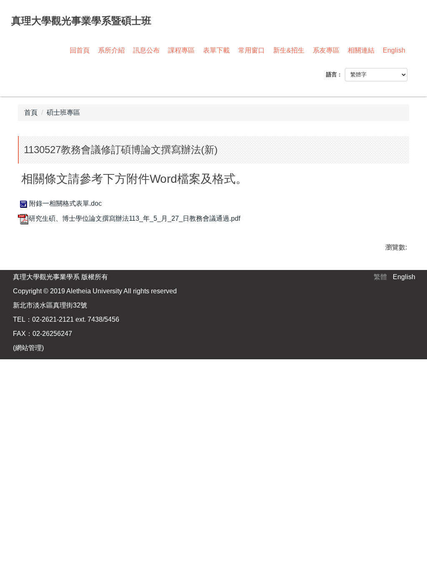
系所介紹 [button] (111, 50)
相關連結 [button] (361, 50)
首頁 (31, 112)
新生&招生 (288, 50)
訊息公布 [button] (146, 50)
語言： (334, 74)
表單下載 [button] (216, 50)
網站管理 (28, 347)
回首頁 (80, 50)
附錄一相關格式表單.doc (65, 203)
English (394, 50)
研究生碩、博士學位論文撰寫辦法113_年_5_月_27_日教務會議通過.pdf (134, 218)
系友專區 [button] (326, 50)
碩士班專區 (63, 112)
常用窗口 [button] (251, 50)
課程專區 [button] (181, 50)
